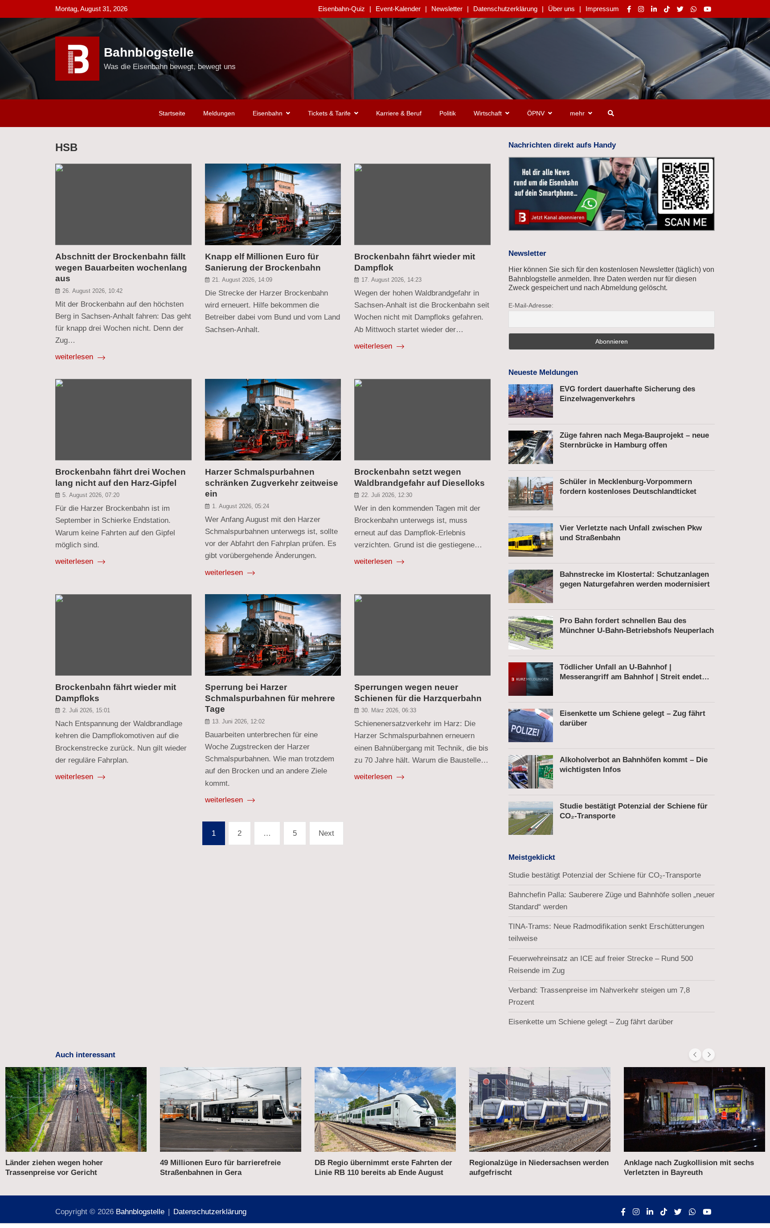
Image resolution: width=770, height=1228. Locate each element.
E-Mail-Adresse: (530, 305)
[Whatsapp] (693, 9)
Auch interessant (85, 1055)
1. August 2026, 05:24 (240, 506)
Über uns (561, 8)
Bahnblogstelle (149, 52)
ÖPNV (536, 113)
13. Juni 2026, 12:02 (238, 721)
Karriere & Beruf (399, 113)
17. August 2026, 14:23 (391, 279)
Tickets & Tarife (329, 113)
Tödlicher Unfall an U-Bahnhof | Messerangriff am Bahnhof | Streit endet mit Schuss (631, 677)
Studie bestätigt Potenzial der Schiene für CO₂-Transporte (604, 875)
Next (326, 833)
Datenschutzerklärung (505, 8)
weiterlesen (75, 357)
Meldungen (219, 113)
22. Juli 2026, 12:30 (386, 495)
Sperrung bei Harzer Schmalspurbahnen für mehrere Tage (270, 698)
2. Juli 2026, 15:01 (86, 710)
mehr (577, 113)
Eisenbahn (268, 113)
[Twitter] (680, 9)
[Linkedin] (653, 9)
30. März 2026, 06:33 (388, 710)
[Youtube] (707, 9)
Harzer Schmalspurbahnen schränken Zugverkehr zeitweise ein (271, 482)
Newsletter (447, 8)
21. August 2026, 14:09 (242, 279)
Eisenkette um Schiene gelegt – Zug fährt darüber (590, 1022)
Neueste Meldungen (543, 372)
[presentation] (695, 1054)
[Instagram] (641, 9)
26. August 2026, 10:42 (92, 290)
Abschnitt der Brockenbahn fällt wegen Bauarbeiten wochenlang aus (121, 267)
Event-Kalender (398, 8)
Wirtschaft (488, 113)
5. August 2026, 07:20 (90, 495)
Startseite (172, 113)
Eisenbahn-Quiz (341, 8)
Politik (447, 113)
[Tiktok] (666, 9)
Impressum (602, 8)
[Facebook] (629, 9)
